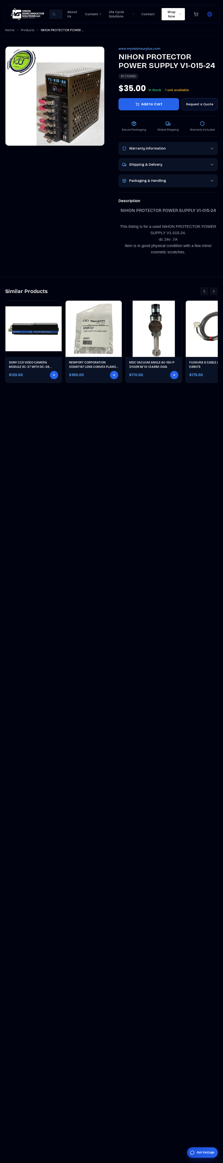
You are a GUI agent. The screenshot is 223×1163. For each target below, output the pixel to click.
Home (9, 30)
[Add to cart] (54, 375)
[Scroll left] (204, 291)
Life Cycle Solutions (116, 14)
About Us (72, 14)
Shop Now (171, 14)
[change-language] (209, 14)
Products (27, 30)
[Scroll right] (214, 291)
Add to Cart (151, 104)
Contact (148, 14)
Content (91, 14)
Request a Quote (199, 104)
